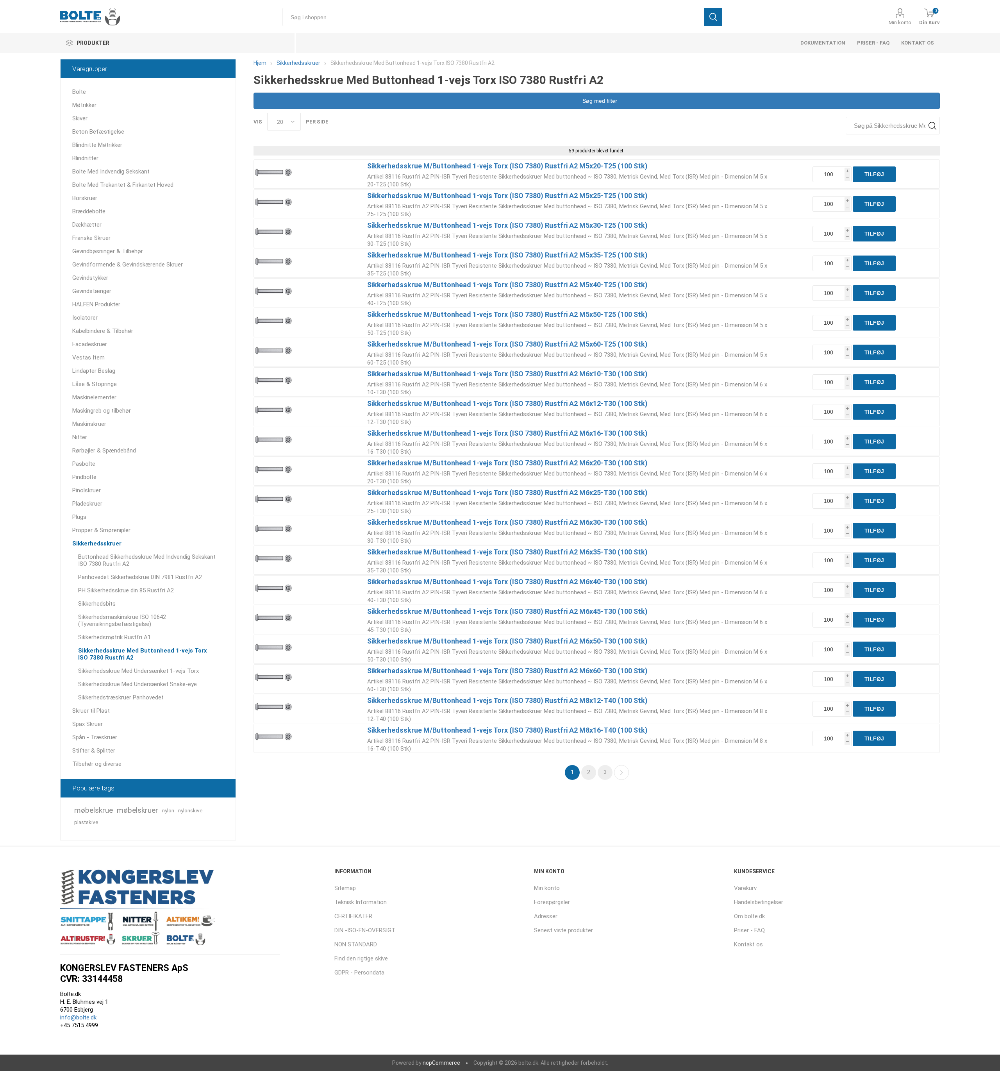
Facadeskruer (89, 344)
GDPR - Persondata (359, 972)
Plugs (79, 516)
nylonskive (190, 810)
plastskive (86, 822)
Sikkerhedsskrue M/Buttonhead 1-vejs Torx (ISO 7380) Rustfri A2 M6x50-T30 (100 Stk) (507, 641)
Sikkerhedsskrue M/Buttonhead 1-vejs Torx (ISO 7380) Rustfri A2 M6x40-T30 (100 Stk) (507, 582)
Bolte (79, 91)
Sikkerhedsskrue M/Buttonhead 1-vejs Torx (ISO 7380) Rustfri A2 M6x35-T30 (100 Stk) (507, 552)
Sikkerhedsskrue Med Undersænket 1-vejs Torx (138, 670)
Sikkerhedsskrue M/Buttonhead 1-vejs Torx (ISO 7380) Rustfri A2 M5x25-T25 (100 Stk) (507, 195)
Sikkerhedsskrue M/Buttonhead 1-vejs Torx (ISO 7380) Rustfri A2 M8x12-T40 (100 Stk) (507, 700)
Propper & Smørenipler (101, 530)
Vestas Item (88, 357)
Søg (713, 17)
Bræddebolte (88, 211)
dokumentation (822, 43)
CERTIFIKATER (353, 916)
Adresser (545, 916)
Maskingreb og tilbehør (101, 410)
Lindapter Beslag (93, 370)
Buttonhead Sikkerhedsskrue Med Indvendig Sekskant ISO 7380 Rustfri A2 (147, 560)
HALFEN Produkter (96, 304)
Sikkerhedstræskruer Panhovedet (121, 697)
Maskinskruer (89, 423)
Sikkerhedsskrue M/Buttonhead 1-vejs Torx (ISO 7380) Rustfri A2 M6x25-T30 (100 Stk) (507, 492)
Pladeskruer (87, 503)
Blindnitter (85, 158)
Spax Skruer (87, 724)
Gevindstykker (90, 277)
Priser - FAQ (873, 43)
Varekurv (745, 888)
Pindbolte (84, 477)
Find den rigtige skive (361, 958)
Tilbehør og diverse (96, 763)
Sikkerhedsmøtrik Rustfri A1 (114, 637)
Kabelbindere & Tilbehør (102, 330)
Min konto (900, 22)
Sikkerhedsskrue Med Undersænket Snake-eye (137, 684)
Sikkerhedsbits (97, 603)
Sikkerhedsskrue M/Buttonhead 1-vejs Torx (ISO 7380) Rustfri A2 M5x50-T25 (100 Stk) (507, 314)
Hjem (260, 63)
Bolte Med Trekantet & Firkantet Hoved (122, 184)
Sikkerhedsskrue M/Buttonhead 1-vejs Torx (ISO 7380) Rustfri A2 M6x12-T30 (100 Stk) (507, 403)
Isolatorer (85, 317)
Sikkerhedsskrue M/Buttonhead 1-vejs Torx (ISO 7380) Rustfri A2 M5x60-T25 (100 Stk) (507, 344)
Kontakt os (917, 43)
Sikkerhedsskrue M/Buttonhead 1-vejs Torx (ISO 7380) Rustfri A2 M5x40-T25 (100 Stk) (507, 285)
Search (932, 125)
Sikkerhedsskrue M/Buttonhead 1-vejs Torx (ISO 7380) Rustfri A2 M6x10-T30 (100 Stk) (507, 374)
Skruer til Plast (91, 710)
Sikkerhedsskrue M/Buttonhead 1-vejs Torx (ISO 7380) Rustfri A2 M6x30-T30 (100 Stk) (507, 522)
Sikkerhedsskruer (96, 543)
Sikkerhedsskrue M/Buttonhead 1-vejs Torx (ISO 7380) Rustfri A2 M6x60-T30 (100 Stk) (507, 671)
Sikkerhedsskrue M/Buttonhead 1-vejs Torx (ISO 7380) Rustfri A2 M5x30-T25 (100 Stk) (507, 225)
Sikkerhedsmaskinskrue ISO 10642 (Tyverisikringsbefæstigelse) (122, 620)
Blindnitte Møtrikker (97, 144)
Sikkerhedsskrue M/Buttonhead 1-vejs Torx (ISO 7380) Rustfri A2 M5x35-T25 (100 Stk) (507, 255)
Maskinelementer (94, 397)
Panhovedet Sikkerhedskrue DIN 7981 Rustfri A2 (140, 577)
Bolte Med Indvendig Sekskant (111, 171)
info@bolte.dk (78, 1017)
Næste (621, 772)
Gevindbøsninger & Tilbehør (107, 251)
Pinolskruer (86, 490)
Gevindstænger (91, 291)
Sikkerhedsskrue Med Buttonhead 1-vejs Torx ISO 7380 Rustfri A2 (142, 654)
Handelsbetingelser (758, 902)
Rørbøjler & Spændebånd (104, 450)
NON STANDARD (355, 944)
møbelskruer (137, 810)
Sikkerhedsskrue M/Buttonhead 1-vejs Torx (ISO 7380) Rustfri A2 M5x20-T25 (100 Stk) (507, 166)
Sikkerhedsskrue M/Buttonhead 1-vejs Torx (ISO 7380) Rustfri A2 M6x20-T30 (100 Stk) (507, 463)
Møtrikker (84, 105)
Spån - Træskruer (94, 737)
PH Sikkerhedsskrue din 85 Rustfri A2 (126, 590)
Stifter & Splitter (93, 750)
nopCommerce (441, 1063)
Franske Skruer (91, 237)
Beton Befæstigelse (98, 131)
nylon (168, 810)
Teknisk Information (360, 902)
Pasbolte (83, 463)
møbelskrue (93, 810)
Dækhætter (87, 224)
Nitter (79, 437)
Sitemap (345, 888)
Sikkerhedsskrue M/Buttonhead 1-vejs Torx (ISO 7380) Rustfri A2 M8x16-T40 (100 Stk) (507, 730)
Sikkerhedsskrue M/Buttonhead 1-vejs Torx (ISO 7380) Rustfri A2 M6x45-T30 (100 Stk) (507, 611)
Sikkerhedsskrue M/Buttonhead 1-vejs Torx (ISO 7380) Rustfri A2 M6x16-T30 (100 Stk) (507, 433)
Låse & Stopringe (94, 384)
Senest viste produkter (563, 930)
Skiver (80, 118)
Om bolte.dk (749, 916)
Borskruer (84, 198)
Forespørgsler (552, 902)
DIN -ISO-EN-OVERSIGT (364, 930)
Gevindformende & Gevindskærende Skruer (127, 264)
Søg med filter (599, 101)
